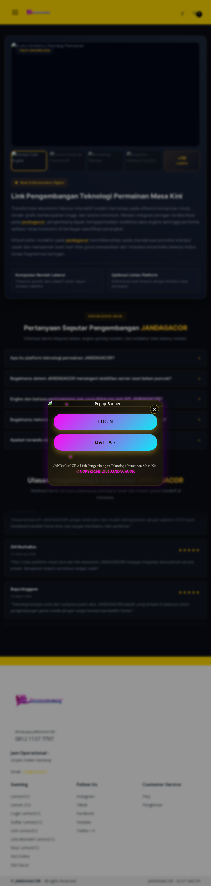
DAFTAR (105, 442)
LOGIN (105, 421)
